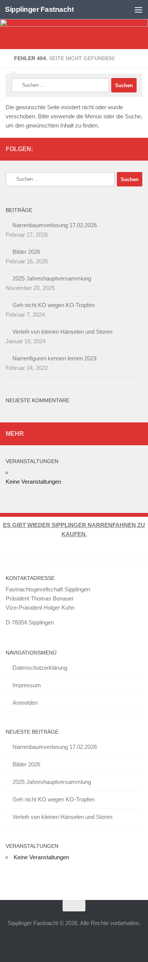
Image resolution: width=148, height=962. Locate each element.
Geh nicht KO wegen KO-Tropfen (53, 305)
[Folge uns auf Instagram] (137, 148)
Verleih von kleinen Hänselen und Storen (62, 331)
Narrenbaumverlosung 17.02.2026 (55, 225)
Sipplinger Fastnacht (39, 9)
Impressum (27, 685)
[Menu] (138, 9)
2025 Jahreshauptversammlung (52, 278)
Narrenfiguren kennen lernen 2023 (54, 358)
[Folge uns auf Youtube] (113, 148)
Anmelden (25, 702)
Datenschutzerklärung (40, 667)
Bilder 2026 (26, 251)
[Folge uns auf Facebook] (125, 148)
